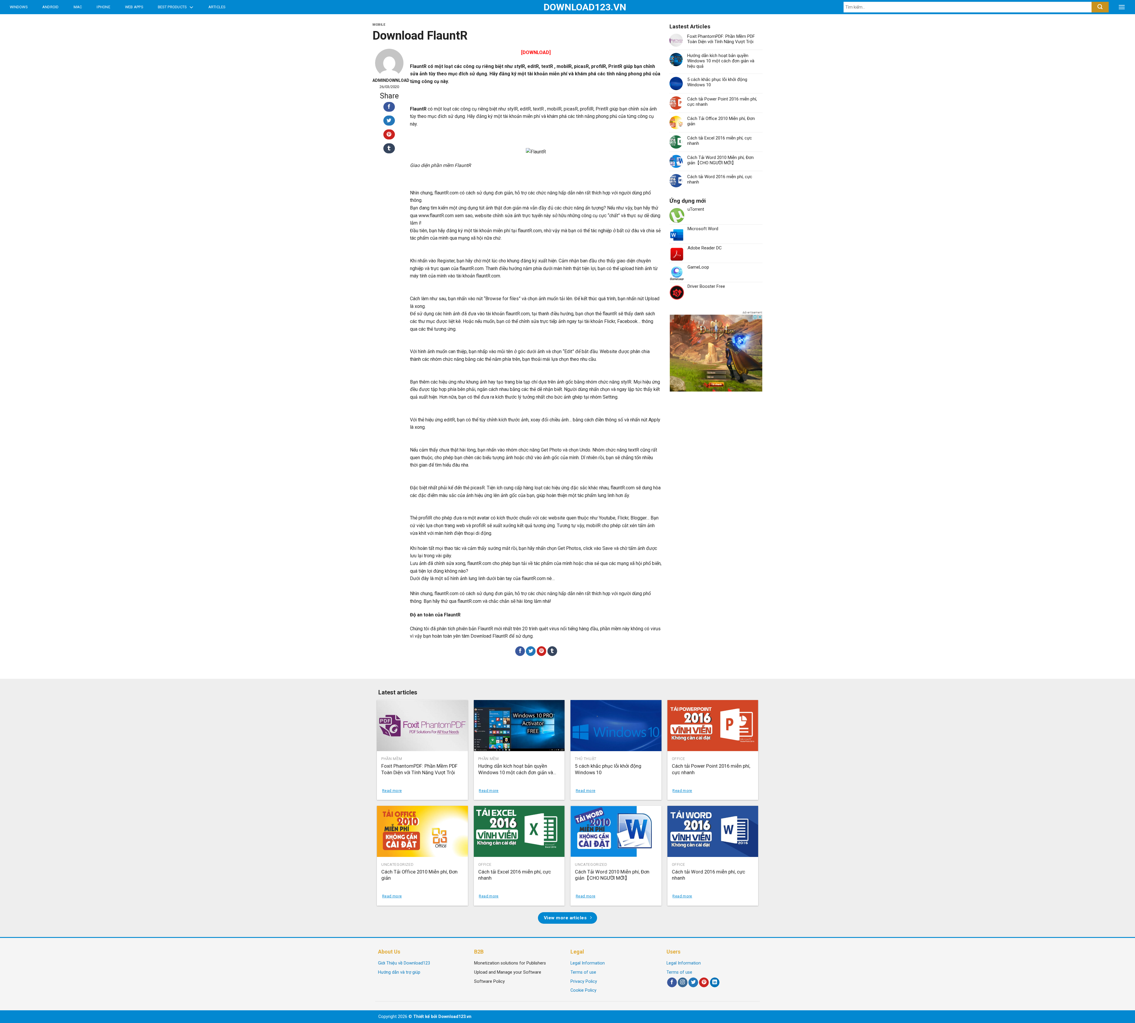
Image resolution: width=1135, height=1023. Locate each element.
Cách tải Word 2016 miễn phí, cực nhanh (719, 179)
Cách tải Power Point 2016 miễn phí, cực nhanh (722, 101)
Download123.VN (568, 7)
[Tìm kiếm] (1100, 7)
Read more (392, 790)
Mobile (378, 25)
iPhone (103, 7)
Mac (78, 7)
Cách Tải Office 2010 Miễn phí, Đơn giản (721, 121)
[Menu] (1122, 7)
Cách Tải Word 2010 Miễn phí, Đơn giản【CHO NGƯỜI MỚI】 (720, 160)
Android (50, 7)
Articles (217, 7)
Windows (18, 7)
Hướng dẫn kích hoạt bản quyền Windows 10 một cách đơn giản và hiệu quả (720, 61)
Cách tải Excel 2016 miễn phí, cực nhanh (719, 140)
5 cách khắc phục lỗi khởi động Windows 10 (717, 82)
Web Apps (134, 7)
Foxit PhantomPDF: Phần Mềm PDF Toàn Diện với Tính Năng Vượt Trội (721, 39)
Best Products (172, 7)
